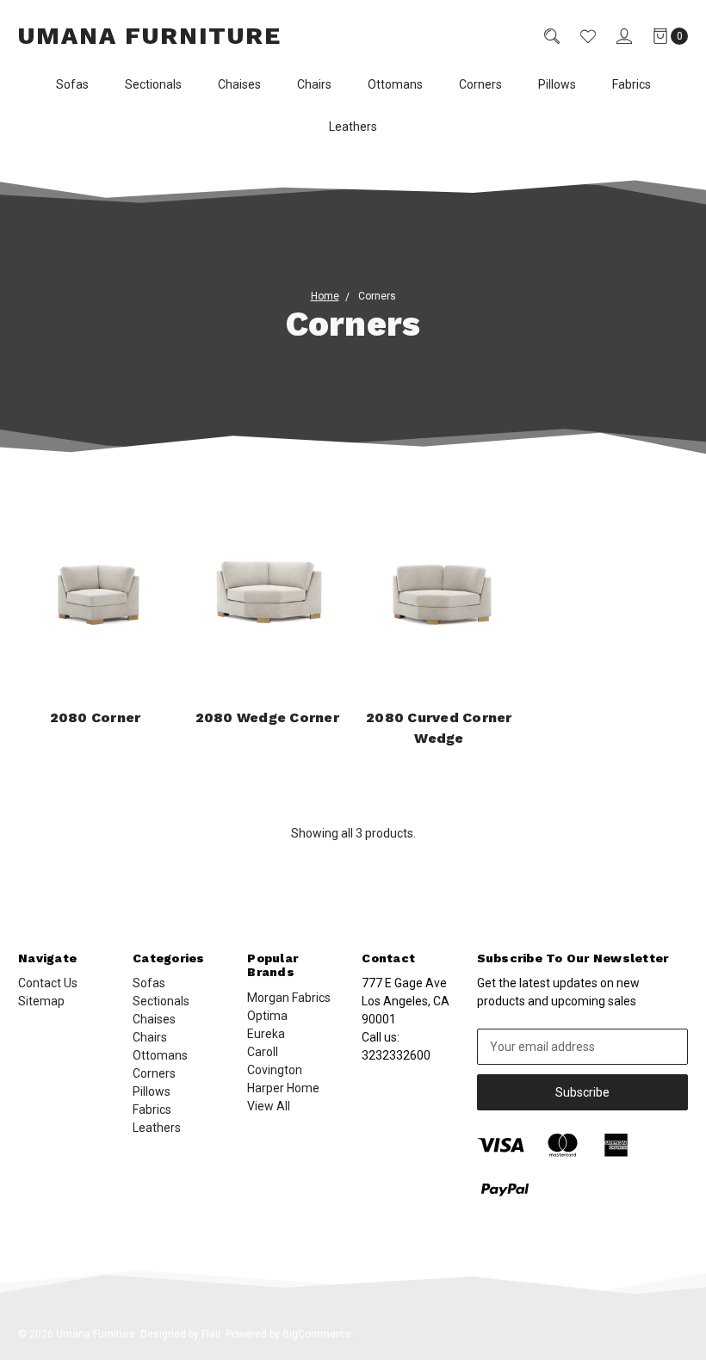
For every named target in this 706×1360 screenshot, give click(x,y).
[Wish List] (578, 37)
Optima (267, 1016)
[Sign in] (614, 37)
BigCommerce (316, 1334)
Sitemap (41, 1001)
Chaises (239, 84)
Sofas (72, 84)
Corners (480, 84)
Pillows (557, 84)
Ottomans (395, 84)
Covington (274, 1070)
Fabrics (631, 84)
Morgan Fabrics (289, 998)
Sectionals (153, 84)
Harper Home (283, 1088)
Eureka (266, 1034)
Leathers (353, 126)
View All (268, 1106)
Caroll (262, 1052)
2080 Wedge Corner (267, 717)
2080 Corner (95, 717)
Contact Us (47, 983)
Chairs (314, 84)
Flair (210, 1334)
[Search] (541, 37)
